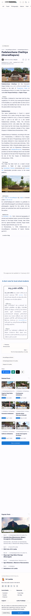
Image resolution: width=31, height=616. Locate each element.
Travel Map (20, 593)
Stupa (27, 86)
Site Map (19, 595)
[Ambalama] (20, 391)
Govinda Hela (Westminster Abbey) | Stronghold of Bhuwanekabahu (15, 538)
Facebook (5, 593)
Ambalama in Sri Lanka (10, 568)
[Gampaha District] (14, 560)
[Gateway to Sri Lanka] (10, 2)
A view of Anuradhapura (10, 197)
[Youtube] (5, 586)
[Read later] (23, 59)
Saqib (21, 197)
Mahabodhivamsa (16, 149)
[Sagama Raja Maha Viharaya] (8, 385)
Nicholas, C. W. (7, 216)
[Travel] (7, 6)
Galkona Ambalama (7, 433)
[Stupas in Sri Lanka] (7, 364)
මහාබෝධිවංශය (23, 320)
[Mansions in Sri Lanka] (24, 560)
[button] (2, 2)
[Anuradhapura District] (8, 357)
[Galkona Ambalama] (8, 425)
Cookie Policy (6, 613)
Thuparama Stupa (22, 88)
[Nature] (22, 6)
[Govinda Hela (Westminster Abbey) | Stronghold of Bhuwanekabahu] (15, 525)
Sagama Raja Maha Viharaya (7, 394)
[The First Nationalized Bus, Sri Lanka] (15, 351)
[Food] (27, 6)
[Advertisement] (15, 25)
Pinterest (5, 597)
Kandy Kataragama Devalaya (21, 434)
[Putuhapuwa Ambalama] (22, 385)
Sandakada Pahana (9, 168)
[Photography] (14, 6)
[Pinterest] (8, 586)
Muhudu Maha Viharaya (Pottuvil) (21, 414)
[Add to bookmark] (14, 382)
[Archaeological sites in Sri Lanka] (10, 360)
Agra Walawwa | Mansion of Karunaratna (16, 562)
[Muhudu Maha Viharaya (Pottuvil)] (22, 405)
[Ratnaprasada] (15, 345)
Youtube (5, 595)
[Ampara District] (21, 411)
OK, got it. (20, 613)
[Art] (3, 6)
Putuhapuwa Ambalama (19, 394)
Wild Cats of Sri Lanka (10, 549)
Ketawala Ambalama (8, 413)
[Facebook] (3, 586)
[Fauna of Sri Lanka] (13, 547)
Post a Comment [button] (15, 443)
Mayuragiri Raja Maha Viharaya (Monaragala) (13, 556)
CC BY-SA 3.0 (8, 199)
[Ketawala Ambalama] (8, 405)
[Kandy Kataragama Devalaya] (22, 425)
